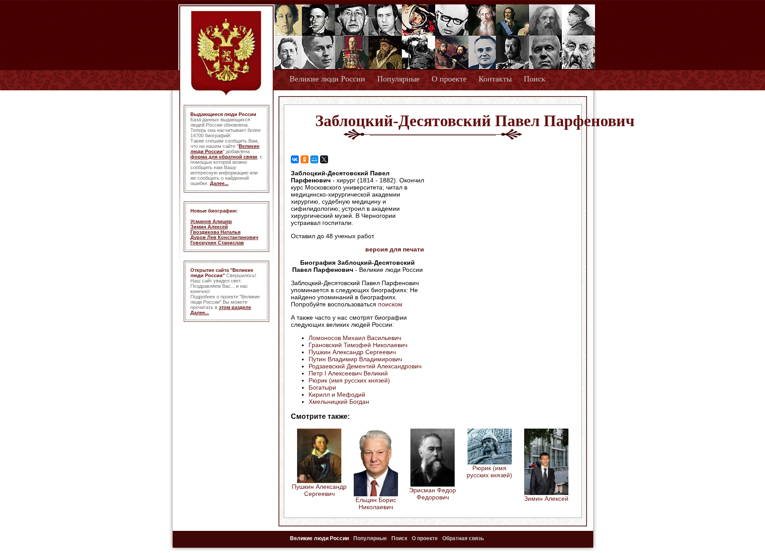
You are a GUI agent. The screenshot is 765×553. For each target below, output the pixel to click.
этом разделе (235, 307)
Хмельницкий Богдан (339, 401)
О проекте (449, 78)
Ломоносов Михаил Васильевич (355, 337)
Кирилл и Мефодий (337, 394)
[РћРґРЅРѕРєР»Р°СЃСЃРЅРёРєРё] (305, 159)
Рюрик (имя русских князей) (349, 380)
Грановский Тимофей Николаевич (358, 344)
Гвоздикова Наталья (215, 232)
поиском (390, 304)
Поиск (534, 78)
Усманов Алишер (211, 221)
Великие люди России (327, 78)
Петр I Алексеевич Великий (348, 373)
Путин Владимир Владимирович (355, 359)
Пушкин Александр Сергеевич (352, 352)
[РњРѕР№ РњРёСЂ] (314, 159)
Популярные (398, 78)
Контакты (495, 78)
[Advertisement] (499, 226)
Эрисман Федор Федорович (432, 494)
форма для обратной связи (223, 156)
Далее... (219, 183)
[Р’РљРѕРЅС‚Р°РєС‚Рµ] (295, 159)
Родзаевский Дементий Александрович (365, 366)
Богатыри (322, 387)
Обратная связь (463, 538)
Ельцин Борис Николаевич (375, 503)
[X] (324, 159)
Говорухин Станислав (217, 242)
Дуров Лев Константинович (224, 237)
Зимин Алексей (209, 226)
